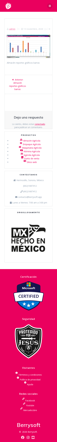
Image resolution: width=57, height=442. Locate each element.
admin (12, 28)
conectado (40, 124)
